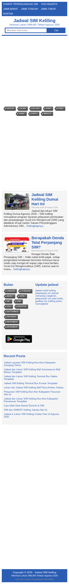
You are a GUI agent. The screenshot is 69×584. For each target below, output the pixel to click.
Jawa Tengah (29, 8)
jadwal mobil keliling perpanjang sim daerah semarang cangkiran (47, 293)
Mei (8, 301)
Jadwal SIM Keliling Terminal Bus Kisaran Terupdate (31, 383)
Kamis (60, 108)
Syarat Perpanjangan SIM (20, 4)
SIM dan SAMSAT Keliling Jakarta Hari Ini (25, 410)
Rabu (48, 108)
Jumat (22, 114)
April (22, 296)
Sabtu (34, 114)
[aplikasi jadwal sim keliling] (18, 342)
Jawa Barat (10, 8)
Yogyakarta (49, 4)
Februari (25, 291)
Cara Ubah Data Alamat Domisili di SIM (24, 405)
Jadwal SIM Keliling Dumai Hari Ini (44, 199)
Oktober (11, 317)
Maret (10, 296)
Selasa (36, 108)
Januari (11, 291)
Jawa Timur (48, 8)
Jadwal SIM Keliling (34, 20)
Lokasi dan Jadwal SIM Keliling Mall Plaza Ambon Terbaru (34, 387)
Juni (19, 301)
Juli (9, 306)
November (12, 322)
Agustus (22, 306)
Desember (12, 327)
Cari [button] (56, 30)
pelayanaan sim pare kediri (49, 298)
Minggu (47, 114)
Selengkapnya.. (35, 225)
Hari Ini (10, 108)
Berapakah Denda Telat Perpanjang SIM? (47, 242)
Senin (23, 108)
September (12, 312)
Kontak (8, 13)
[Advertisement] (34, 71)
